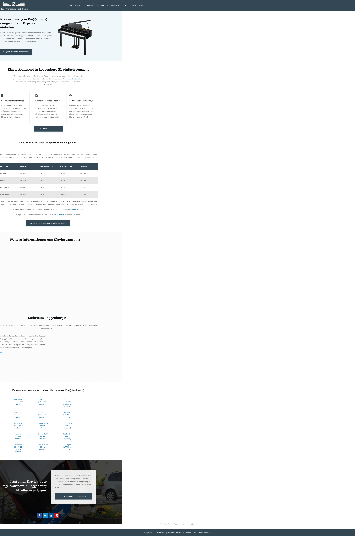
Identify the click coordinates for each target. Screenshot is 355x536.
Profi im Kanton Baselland (73, 79)
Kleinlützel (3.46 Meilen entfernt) (18, 401)
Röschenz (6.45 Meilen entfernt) (67, 414)
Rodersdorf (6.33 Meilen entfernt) (43, 414)
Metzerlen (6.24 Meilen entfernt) (18, 414)
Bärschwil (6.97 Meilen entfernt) (18, 425)
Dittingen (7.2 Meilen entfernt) (43, 425)
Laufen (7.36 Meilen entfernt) (67, 425)
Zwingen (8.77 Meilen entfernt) (67, 447)
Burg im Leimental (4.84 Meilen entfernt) (67, 403)
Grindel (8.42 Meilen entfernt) (67, 436)
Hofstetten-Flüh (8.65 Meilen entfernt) (18, 448)
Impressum (187, 533)
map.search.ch (61, 215)
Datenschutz (198, 533)
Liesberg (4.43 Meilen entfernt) (43, 401)
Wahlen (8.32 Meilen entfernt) (18, 436)
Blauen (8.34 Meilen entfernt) (43, 436)
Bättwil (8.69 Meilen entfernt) (43, 447)
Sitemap (207, 533)
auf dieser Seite (76, 209)
